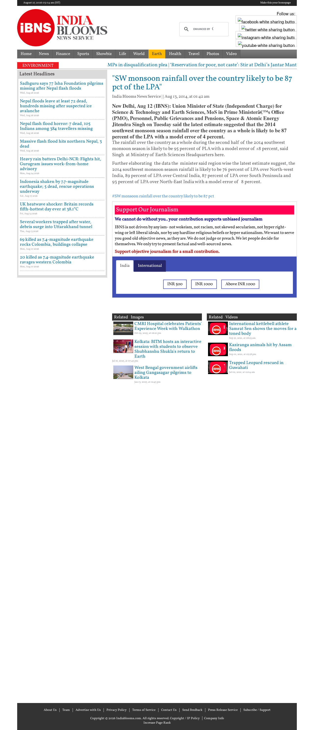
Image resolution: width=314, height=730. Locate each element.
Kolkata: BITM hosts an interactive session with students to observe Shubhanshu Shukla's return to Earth (167, 349)
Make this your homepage (275, 2)
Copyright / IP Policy (185, 718)
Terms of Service (144, 710)
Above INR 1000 (240, 284)
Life (122, 54)
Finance (63, 54)
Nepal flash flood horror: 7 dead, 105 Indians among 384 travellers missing (56, 126)
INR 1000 (204, 284)
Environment (37, 65)
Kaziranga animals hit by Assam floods (260, 347)
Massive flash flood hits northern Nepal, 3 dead (61, 143)
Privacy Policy (116, 710)
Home (26, 54)
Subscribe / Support (257, 710)
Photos (213, 54)
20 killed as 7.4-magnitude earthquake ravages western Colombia (57, 259)
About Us (50, 710)
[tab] (124, 265)
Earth (157, 54)
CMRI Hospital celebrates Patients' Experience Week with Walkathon (168, 326)
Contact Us (169, 710)
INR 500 (175, 284)
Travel (193, 54)
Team (66, 710)
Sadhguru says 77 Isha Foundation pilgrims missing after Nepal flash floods (61, 86)
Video (231, 54)
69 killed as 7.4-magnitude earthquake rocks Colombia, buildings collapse (56, 242)
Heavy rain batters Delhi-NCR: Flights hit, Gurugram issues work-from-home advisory (60, 164)
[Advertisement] (62, 490)
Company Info (214, 718)
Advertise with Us (88, 710)
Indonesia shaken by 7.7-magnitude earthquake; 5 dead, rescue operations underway (57, 187)
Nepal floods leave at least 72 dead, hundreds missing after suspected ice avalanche (56, 106)
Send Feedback (192, 710)
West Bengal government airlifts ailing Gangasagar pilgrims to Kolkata (165, 373)
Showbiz (104, 54)
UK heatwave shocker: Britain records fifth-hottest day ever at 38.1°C (56, 206)
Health (175, 54)
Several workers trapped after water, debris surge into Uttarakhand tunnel (56, 224)
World (139, 54)
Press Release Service (223, 710)
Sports (83, 54)
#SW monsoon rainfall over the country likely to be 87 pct (163, 196)
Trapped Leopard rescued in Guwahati (256, 365)
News (44, 54)
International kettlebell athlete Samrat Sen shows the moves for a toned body (263, 329)
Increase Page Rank (157, 723)
